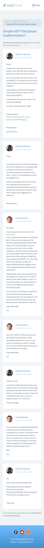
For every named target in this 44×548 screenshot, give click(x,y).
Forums (7, 21)
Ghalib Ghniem (22, 54)
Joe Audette (21, 217)
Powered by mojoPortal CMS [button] (22, 539)
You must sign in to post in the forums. (17, 513)
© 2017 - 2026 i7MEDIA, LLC (22, 542)
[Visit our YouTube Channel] (22, 532)
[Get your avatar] (9, 58)
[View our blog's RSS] (28, 532)
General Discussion (19, 21)
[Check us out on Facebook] (15, 532)
